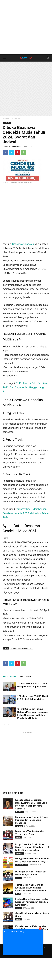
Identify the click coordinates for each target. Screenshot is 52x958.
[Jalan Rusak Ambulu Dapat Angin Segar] (8, 917)
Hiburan (18, 908)
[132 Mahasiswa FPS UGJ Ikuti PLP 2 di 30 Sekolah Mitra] (9, 699)
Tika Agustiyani (13, 146)
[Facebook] (5, 152)
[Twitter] (11, 152)
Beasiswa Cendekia (22, 244)
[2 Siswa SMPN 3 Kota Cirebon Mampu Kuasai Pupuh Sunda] (9, 686)
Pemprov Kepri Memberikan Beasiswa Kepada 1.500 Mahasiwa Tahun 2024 (26, 513)
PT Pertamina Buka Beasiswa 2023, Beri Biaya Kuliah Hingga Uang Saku (25, 387)
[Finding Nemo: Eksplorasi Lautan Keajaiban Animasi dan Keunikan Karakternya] (8, 903)
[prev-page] (4, 724)
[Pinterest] (17, 152)
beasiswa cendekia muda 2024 (21, 648)
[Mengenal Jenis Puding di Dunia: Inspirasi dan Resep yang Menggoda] (8, 821)
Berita (5, 690)
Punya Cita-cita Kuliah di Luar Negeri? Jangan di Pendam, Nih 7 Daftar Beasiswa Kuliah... (32, 847)
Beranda (6, 119)
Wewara (18, 837)
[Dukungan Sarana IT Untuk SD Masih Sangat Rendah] (8, 875)
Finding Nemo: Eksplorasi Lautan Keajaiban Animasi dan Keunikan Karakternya (32, 902)
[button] (4, 58)
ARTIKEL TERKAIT (10, 676)
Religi (18, 894)
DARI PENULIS (25, 676)
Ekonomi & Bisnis (21, 865)
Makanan (19, 826)
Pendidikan (16, 119)
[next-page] (8, 724)
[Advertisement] (26, 27)
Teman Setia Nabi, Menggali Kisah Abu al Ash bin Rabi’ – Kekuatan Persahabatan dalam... (31, 887)
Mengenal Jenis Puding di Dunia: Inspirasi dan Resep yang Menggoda (31, 820)
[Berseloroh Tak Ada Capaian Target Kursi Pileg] (8, 835)
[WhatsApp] (23, 152)
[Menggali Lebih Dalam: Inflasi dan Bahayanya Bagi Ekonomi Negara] (8, 862)
